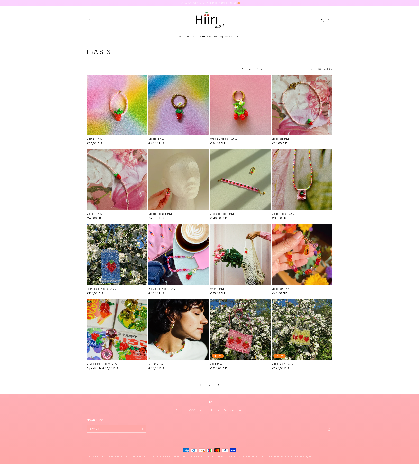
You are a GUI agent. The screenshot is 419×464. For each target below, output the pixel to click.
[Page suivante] (218, 385)
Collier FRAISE (94, 214)
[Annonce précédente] (87, 3)
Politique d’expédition (249, 456)
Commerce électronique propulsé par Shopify (128, 456)
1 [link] (200, 385)
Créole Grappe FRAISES (223, 139)
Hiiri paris (100, 456)
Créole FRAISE (156, 139)
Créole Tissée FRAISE (160, 214)
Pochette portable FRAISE (101, 289)
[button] (90, 20)
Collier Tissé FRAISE (283, 214)
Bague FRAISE (94, 139)
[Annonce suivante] (331, 3)
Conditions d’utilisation (224, 456)
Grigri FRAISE (217, 289)
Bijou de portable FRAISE (162, 289)
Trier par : (247, 69)
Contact (181, 410)
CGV (192, 410)
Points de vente (233, 410)
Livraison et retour (209, 410)
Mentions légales (303, 456)
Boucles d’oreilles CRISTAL (102, 364)
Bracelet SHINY (280, 289)
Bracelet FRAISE (281, 139)
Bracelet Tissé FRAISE (222, 214)
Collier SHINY (155, 364)
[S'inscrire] (142, 429)
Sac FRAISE (216, 364)
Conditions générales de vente (277, 456)
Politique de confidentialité (196, 456)
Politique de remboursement (166, 456)
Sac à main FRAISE (282, 364)
